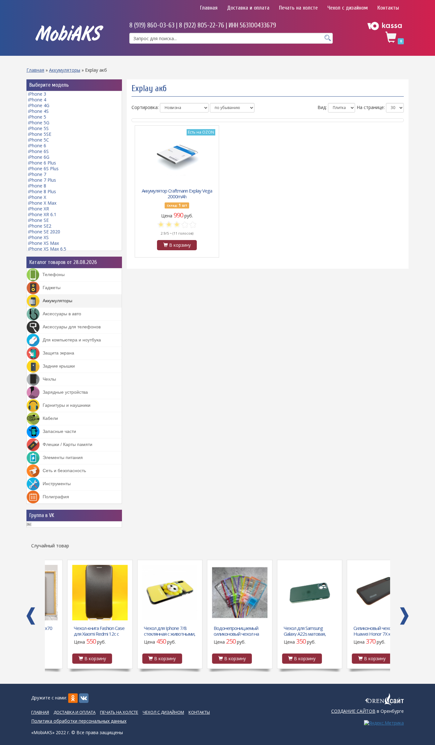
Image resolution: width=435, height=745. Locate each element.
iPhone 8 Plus (42, 191)
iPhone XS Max (43, 243)
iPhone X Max (42, 203)
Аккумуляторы (64, 70)
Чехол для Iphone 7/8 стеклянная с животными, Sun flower (147, 630)
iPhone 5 (37, 117)
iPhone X (37, 197)
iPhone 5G (38, 123)
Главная (209, 7)
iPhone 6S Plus (43, 168)
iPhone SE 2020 (44, 232)
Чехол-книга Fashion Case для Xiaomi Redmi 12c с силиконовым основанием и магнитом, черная (77, 630)
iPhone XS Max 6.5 (47, 249)
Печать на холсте (298, 7)
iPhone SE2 (39, 226)
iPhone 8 (37, 186)
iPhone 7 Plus (42, 180)
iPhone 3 (37, 94)
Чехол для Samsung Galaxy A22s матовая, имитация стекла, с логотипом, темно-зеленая (282, 630)
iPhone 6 (37, 145)
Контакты (388, 7)
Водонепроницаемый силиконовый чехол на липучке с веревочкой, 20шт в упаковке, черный (216, 630)
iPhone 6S (38, 151)
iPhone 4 (37, 100)
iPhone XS (38, 237)
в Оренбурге (367, 711)
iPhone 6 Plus (42, 163)
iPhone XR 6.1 (42, 214)
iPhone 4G (38, 105)
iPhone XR (38, 209)
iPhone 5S (38, 128)
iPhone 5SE (39, 134)
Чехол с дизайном (347, 7)
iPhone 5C (38, 140)
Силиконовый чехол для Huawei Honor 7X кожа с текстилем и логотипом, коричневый (355, 630)
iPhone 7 (37, 174)
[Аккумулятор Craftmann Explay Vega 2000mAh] (177, 155)
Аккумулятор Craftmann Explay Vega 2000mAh (177, 193)
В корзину (179, 245)
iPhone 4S (38, 111)
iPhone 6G (38, 157)
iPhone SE (38, 220)
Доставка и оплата (248, 7)
